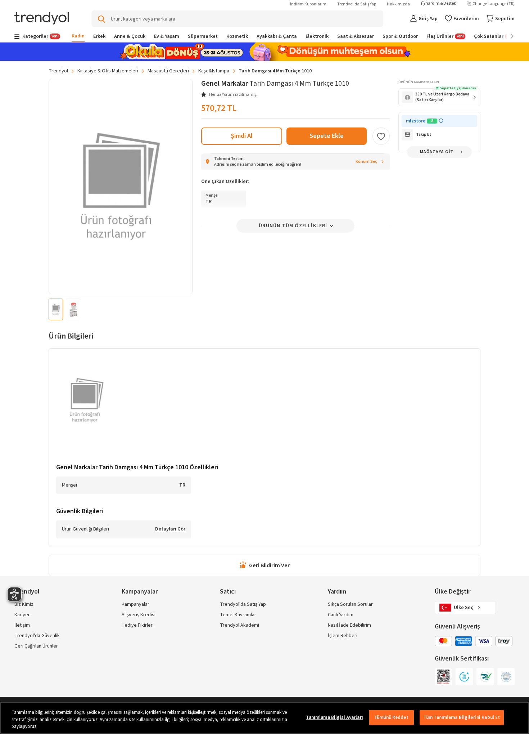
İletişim (22, 625)
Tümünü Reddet (391, 717)
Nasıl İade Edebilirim (349, 625)
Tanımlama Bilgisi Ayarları (334, 717)
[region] (264, 718)
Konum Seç (366, 161)
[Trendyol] (41, 19)
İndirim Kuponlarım (308, 4)
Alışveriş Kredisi (138, 614)
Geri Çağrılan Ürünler (36, 646)
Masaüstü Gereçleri (168, 71)
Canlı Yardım (340, 614)
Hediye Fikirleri (138, 625)
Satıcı (228, 591)
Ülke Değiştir (452, 591)
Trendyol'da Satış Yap (356, 4)
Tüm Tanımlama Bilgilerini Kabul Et (462, 717)
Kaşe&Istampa (213, 71)
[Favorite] (381, 136)
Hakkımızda (398, 4)
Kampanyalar (135, 604)
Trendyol (58, 71)
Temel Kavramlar (238, 614)
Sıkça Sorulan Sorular (350, 604)
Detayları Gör (170, 529)
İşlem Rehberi (342, 635)
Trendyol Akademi (239, 625)
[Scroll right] (507, 36)
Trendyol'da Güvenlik (37, 635)
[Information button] (441, 120)
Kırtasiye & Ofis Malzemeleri (107, 71)
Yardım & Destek (441, 3)
